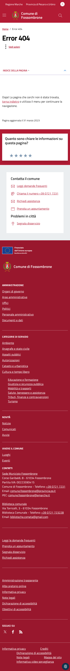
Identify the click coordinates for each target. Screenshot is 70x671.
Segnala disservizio (13, 552)
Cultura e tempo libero (15, 372)
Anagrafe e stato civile (15, 348)
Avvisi (6, 435)
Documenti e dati (12, 320)
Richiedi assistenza (13, 557)
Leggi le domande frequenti (18, 540)
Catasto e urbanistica (15, 366)
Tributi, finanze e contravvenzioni (28, 397)
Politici (6, 308)
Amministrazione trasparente (20, 580)
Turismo (13, 401)
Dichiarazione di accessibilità (19, 603)
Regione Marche (14, 4)
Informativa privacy (14, 592)
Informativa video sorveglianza (35, 661)
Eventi (6, 460)
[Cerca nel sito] (60, 15)
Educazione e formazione (23, 380)
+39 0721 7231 (55, 486)
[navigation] (4, 15)
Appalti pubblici (11, 354)
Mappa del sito (53, 657)
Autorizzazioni (11, 360)
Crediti (44, 648)
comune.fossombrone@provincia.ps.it (33, 491)
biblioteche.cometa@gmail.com (29, 517)
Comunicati (9, 429)
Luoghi (6, 455)
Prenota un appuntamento (18, 546)
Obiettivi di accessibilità (16, 609)
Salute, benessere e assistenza (26, 392)
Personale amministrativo (18, 314)
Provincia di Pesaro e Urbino (40, 4)
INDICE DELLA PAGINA (15, 70)
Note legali (8, 597)
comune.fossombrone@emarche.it (29, 495)
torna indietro (10, 101)
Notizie (6, 423)
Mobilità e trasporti (19, 388)
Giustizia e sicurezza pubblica (25, 384)
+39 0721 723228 (52, 512)
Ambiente (8, 343)
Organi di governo (13, 291)
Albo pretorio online (14, 586)
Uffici (5, 303)
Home (5, 29)
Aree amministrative (14, 297)
